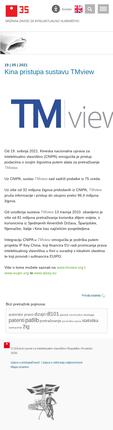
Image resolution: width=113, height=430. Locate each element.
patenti (16, 320)
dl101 (53, 314)
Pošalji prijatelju (91, 295)
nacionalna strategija (81, 314)
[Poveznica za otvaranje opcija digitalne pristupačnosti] (56, 7)
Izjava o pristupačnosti (25, 362)
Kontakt (66, 9)
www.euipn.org (16, 273)
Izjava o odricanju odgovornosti (62, 362)
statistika (90, 320)
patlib (32, 320)
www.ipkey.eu (45, 273)
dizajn (40, 314)
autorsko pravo (21, 314)
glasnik (64, 314)
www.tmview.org (70, 267)
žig (26, 326)
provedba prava (71, 321)
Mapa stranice (20, 366)
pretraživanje (50, 321)
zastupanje (15, 327)
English (79, 9)
